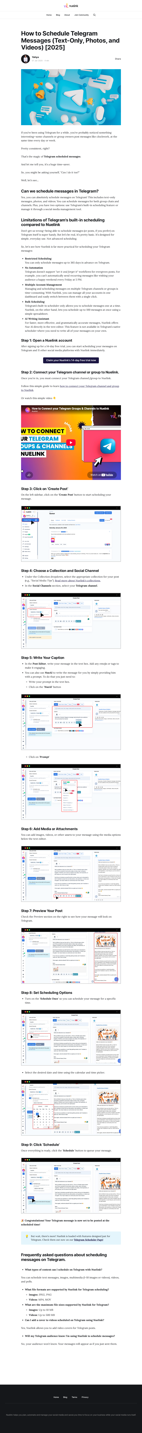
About (67, 15)
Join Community (81, 15)
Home (49, 15)
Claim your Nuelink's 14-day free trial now (71, 360)
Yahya (35, 57)
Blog (58, 15)
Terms (74, 1397)
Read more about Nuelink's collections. (78, 580)
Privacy (85, 1397)
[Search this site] (94, 15)
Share (118, 58)
